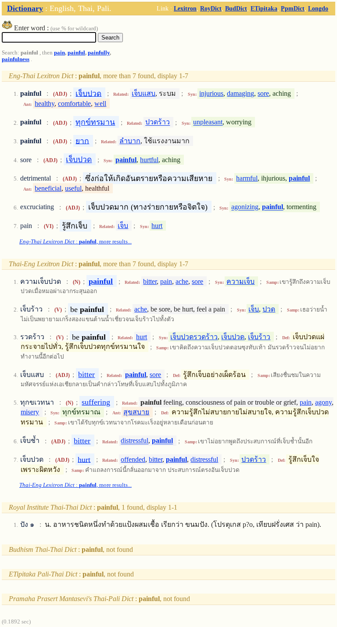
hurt (156, 225)
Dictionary (25, 8)
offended (133, 459)
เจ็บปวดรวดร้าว (194, 337)
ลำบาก (129, 141)
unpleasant (207, 122)
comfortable (74, 103)
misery (30, 412)
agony (323, 402)
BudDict (236, 8)
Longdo (318, 8)
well (100, 103)
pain (59, 53)
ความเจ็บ (240, 281)
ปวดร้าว (157, 122)
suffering (96, 402)
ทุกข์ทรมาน (95, 122)
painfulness (15, 59)
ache (182, 281)
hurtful (149, 159)
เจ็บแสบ (143, 93)
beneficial (48, 188)
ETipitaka (264, 8)
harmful (247, 178)
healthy (44, 103)
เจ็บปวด (88, 93)
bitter (150, 281)
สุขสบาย (136, 412)
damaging (240, 93)
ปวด (268, 309)
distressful (134, 441)
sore (263, 93)
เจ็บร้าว (259, 337)
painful (76, 53)
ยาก (82, 140)
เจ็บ (123, 225)
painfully (99, 53)
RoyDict (211, 8)
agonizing (244, 207)
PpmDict (293, 8)
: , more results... (75, 242)
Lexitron (185, 8)
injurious (211, 93)
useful (73, 188)
